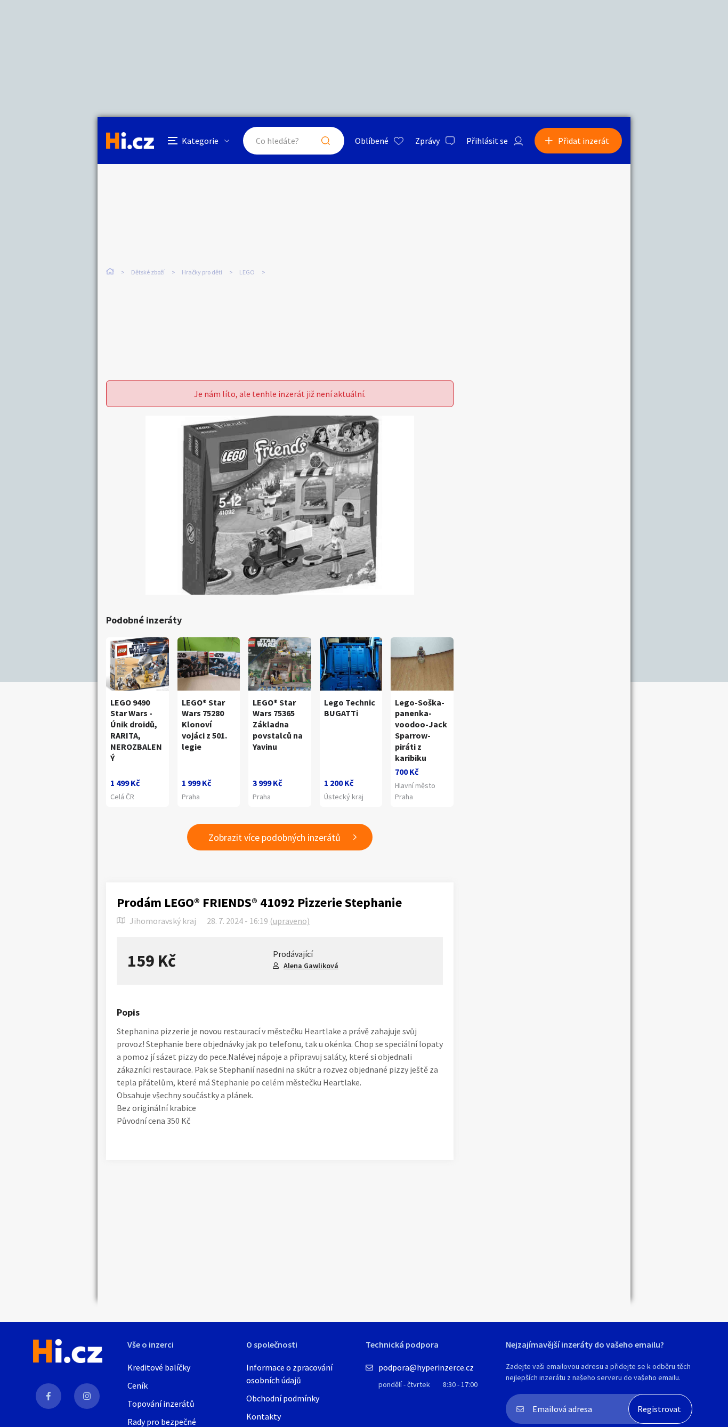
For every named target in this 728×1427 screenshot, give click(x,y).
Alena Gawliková (311, 965)
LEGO (247, 272)
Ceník (137, 1385)
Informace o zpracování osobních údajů (289, 1373)
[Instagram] (87, 1396)
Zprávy (427, 140)
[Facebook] (48, 1396)
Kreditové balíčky (158, 1367)
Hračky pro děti (202, 272)
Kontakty (263, 1416)
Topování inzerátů (161, 1403)
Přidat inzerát (583, 140)
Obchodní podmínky (282, 1398)
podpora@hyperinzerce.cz (426, 1367)
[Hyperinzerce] (130, 140)
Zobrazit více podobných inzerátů (274, 837)
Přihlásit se (487, 140)
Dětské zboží (148, 272)
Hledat (325, 141)
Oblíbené (372, 140)
